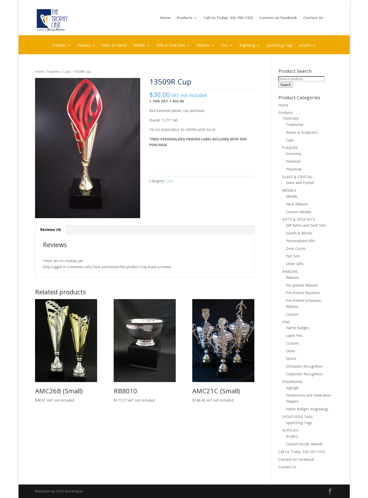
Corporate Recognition (304, 374)
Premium (293, 161)
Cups (67, 71)
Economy (293, 153)
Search (285, 85)
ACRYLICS (290, 430)
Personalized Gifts (300, 240)
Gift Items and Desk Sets (306, 225)
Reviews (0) (50, 229)
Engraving (247, 45)
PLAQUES (290, 147)
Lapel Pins (294, 335)
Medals (139, 45)
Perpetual (293, 169)
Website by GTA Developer (59, 491)
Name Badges (297, 327)
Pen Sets (293, 256)
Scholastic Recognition (304, 366)
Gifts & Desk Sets (170, 45)
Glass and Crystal (300, 182)
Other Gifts (295, 263)
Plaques (84, 45)
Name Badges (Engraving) (307, 409)
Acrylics (305, 45)
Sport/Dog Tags (280, 45)
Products (184, 18)
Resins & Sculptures (302, 132)
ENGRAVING (292, 381)
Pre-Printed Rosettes (303, 292)
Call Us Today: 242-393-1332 (228, 18)
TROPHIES (290, 118)
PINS (286, 322)
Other (290, 351)
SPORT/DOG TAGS (297, 416)
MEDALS (289, 190)
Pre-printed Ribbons (302, 285)
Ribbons (203, 45)
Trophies (59, 45)
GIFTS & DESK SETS (298, 219)
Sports (291, 358)
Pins (224, 45)
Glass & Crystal (114, 45)
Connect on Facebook (278, 18)
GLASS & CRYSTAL (297, 176)
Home (165, 18)
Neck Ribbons (297, 204)
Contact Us (313, 18)
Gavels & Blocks (299, 233)
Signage (292, 387)
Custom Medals (298, 211)
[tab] (51, 229)
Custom (292, 314)
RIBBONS (290, 271)
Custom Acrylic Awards (304, 444)
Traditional (294, 124)
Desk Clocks (296, 248)
